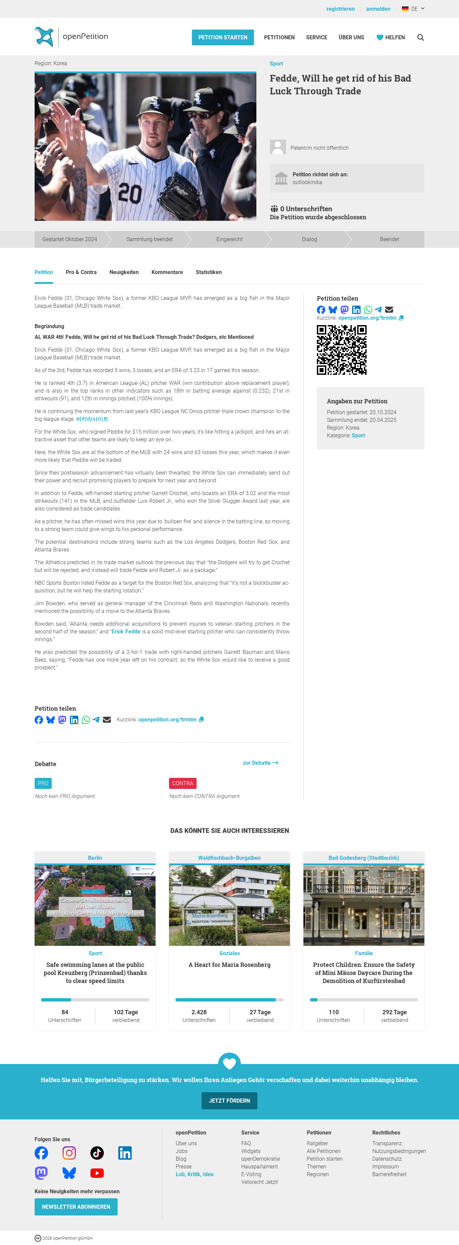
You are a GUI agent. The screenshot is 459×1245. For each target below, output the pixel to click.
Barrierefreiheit (389, 1174)
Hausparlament (259, 1166)
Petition (44, 272)
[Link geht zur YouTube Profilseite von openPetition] (97, 1173)
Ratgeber (317, 1143)
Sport (276, 63)
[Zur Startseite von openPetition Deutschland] (72, 37)
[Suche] (420, 37)
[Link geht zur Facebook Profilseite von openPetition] (41, 1153)
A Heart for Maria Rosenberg (229, 965)
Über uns (186, 1143)
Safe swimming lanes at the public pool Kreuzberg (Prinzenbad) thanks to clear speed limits (95, 973)
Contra (182, 783)
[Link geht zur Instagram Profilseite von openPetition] (69, 1153)
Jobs (181, 1151)
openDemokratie (260, 1159)
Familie (364, 953)
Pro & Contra (81, 272)
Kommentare (167, 272)
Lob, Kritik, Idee (195, 1174)
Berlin (95, 858)
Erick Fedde (126, 631)
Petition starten (223, 37)
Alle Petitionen (324, 1151)
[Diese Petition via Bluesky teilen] (50, 719)
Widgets (250, 1151)
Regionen (318, 1174)
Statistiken (209, 272)
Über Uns (351, 37)
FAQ (246, 1143)
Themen (316, 1166)
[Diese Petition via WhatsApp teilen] (86, 719)
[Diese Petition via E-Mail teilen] (107, 719)
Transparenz (387, 1143)
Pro (43, 783)
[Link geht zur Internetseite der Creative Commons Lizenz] (39, 1238)
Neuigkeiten (124, 272)
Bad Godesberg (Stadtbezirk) (364, 858)
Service (316, 37)
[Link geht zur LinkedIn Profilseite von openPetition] (125, 1153)
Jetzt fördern (229, 1101)
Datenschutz (387, 1159)
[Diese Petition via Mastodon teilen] (62, 719)
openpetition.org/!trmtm (168, 719)
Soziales (229, 953)
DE (413, 9)
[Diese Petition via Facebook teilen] (39, 719)
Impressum (385, 1166)
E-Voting (251, 1174)
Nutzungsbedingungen (399, 1151)
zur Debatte (257, 763)
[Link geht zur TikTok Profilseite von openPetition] (97, 1153)
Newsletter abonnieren (76, 1207)
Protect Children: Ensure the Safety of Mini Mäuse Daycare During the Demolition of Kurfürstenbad (364, 973)
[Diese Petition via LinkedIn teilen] (74, 719)
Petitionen (280, 37)
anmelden (378, 9)
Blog (181, 1159)
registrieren (341, 9)
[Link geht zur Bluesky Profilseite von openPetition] (69, 1173)
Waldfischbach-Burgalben (229, 858)
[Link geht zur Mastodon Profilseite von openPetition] (41, 1173)
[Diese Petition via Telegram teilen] (96, 719)
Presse (184, 1166)
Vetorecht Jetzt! (259, 1182)
